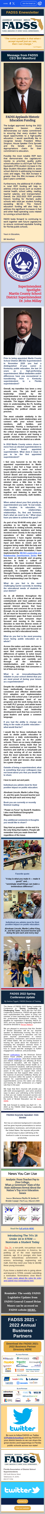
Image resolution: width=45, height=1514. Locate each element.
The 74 (8, 1248)
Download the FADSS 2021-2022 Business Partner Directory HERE (22, 1346)
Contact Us (22, 1501)
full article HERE (26, 1229)
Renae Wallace (27, 1024)
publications (15, 1055)
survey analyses (14, 1059)
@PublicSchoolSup (14, 1438)
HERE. (32, 1309)
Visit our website (22, 1508)
